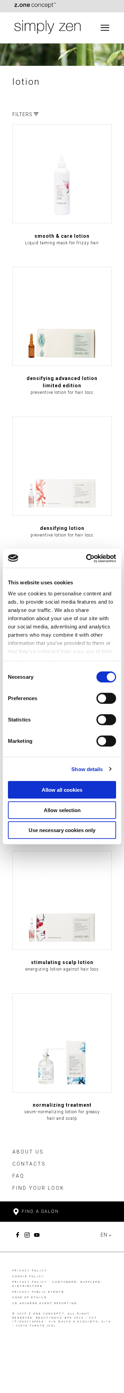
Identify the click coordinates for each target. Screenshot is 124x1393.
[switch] (106, 698)
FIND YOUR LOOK (38, 1188)
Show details (87, 769)
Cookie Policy (28, 1276)
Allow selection (62, 810)
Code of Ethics (29, 1297)
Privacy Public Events (38, 1291)
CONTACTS (29, 1164)
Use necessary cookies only (62, 830)
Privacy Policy (29, 1270)
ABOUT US (28, 1152)
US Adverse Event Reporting (44, 1303)
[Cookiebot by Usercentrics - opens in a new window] (87, 558)
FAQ (18, 1176)
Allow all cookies (62, 790)
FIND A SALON (39, 1211)
